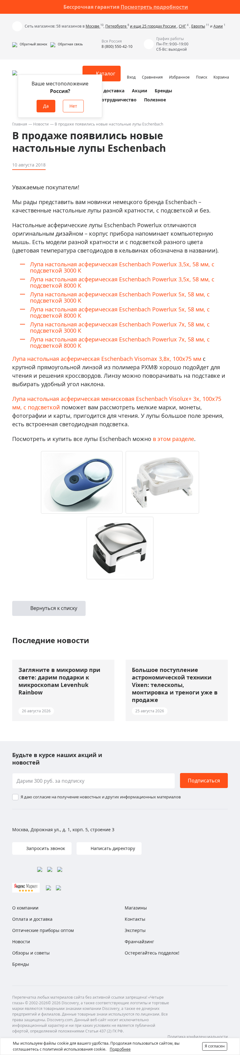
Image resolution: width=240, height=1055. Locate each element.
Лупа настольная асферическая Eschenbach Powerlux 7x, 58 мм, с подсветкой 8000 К (120, 342)
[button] (29, 44)
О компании (25, 908)
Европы (198, 26)
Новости (41, 124)
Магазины (136, 908)
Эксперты (135, 930)
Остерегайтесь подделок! (152, 953)
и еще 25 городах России (153, 26)
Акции (139, 91)
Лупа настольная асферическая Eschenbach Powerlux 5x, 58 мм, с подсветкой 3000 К (120, 297)
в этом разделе (173, 439)
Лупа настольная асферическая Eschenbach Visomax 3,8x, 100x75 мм (106, 358)
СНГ (182, 26)
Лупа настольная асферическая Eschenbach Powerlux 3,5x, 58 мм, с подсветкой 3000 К (122, 267)
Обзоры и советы (31, 953)
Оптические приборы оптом (43, 930)
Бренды (163, 91)
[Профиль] (131, 70)
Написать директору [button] (112, 848)
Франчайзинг (139, 942)
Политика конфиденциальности (198, 1036)
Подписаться (204, 780)
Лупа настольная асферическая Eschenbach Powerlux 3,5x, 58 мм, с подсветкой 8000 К (122, 282)
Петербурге (116, 26)
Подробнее (120, 1049)
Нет (73, 106)
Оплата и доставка (102, 91)
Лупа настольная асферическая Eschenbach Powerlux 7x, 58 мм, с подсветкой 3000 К (120, 327)
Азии (218, 26)
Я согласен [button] (215, 1046)
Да (46, 106)
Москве (93, 26)
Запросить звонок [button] (45, 848)
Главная (19, 124)
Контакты (135, 919)
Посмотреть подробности (154, 6)
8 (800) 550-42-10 (117, 46)
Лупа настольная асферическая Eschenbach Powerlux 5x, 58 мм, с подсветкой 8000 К (120, 312)
